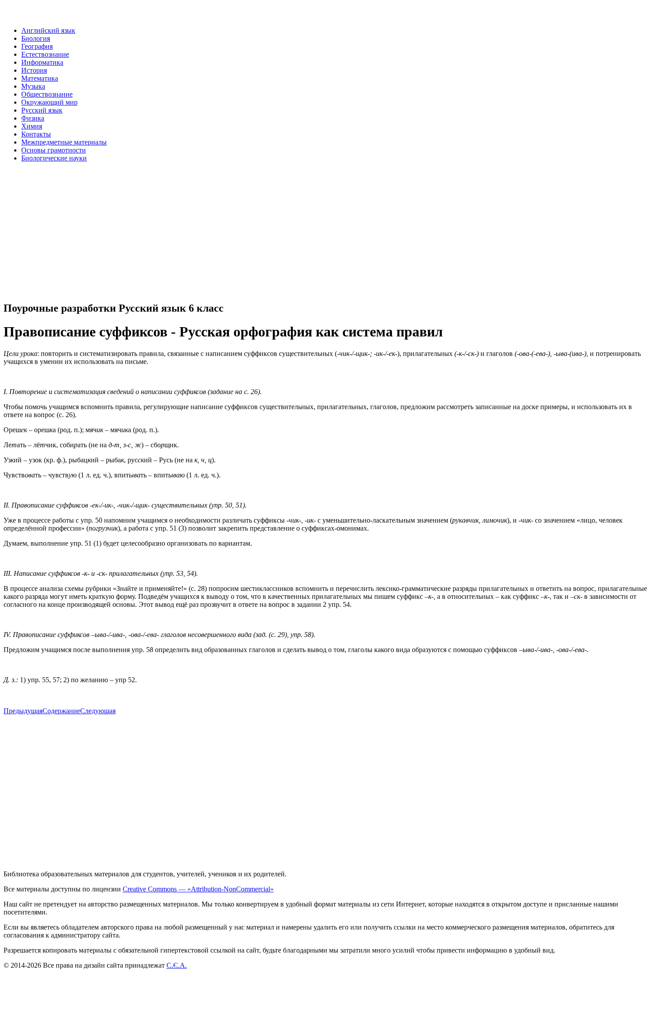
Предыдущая (23, 711)
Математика (39, 78)
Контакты (36, 134)
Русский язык (41, 110)
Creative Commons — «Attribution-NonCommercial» (198, 889)
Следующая (98, 711)
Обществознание (47, 94)
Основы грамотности (53, 150)
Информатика (42, 62)
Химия (31, 126)
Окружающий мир (49, 102)
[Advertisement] (269, 231)
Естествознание (45, 54)
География (37, 46)
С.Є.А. (177, 965)
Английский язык (48, 30)
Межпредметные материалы (64, 142)
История (34, 70)
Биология (35, 38)
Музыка (33, 86)
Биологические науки (54, 158)
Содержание (61, 711)
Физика (32, 118)
